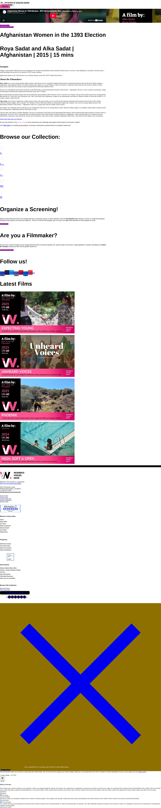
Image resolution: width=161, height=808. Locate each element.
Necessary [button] (3, 793)
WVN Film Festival (5, 543)
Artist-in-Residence (5, 550)
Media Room (4, 532)
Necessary (5, 795)
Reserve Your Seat (5, 770)
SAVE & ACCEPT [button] (5, 807)
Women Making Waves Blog (8, 568)
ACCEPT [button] (13, 775)
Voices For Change (5, 547)
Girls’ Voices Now (5, 545)
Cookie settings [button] (5, 775)
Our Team (3, 523)
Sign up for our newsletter (7, 578)
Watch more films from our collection (11, 119)
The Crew (6, 125)
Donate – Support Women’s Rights (10, 570)
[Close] (80, 764)
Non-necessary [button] (4, 800)
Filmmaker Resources (6, 576)
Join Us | (2, 572)
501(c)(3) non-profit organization (10, 483)
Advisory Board (4, 527)
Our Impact (3, 529)
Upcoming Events (5, 574)
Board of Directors (5, 525)
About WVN (3, 521)
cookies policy (142, 772)
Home (2, 519)
